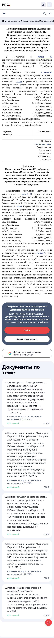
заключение (46, 72)
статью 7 (40, 253)
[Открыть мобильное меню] (49, 4)
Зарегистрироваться (27, 339)
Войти (27, 330)
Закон (19, 81)
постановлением (43, 144)
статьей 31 (44, 57)
